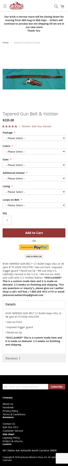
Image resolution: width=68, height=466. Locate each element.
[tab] (34, 304)
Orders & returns (13, 441)
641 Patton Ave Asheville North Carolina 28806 (30, 450)
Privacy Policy (10, 410)
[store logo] (16, 6)
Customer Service (13, 430)
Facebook (8, 407)
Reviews (12, 358)
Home (6, 42)
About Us (8, 404)
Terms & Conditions (14, 414)
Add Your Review (41, 126)
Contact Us (9, 423)
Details (10, 304)
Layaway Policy (11, 437)
